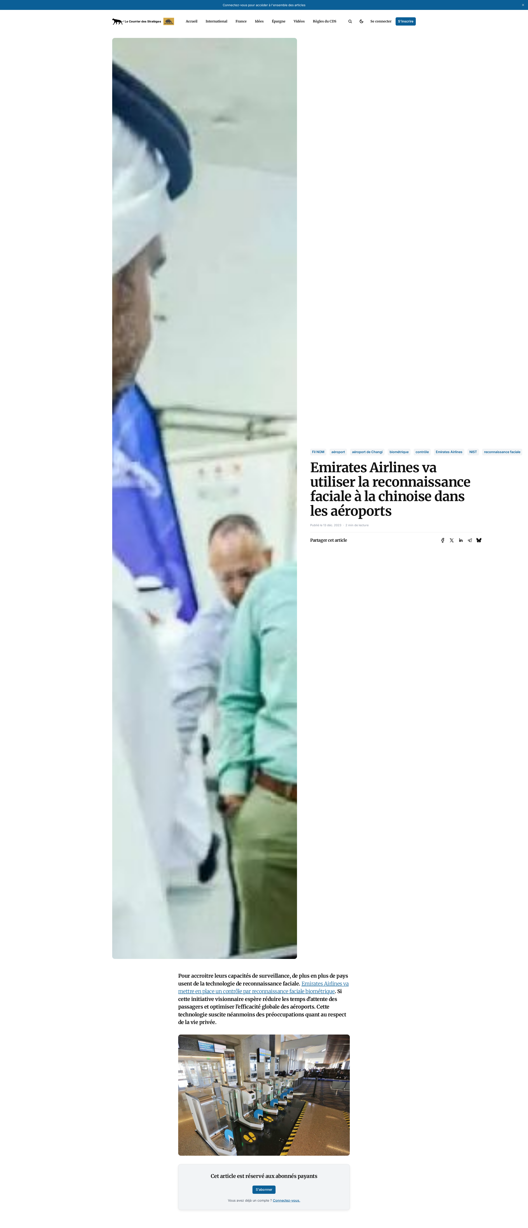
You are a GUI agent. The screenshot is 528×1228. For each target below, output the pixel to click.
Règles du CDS (324, 21)
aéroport (338, 452)
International (216, 21)
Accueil (191, 21)
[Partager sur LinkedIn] (461, 540)
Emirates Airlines (449, 452)
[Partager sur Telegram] (470, 540)
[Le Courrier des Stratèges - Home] (144, 21)
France (241, 21)
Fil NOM (318, 452)
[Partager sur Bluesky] (478, 540)
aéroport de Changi (367, 452)
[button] (350, 21)
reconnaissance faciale (502, 452)
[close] (523, 5)
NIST (473, 452)
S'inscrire (405, 21)
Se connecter (380, 21)
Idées (259, 21)
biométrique (399, 452)
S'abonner (264, 1189)
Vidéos (299, 21)
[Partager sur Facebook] (443, 540)
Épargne (278, 21)
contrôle (422, 452)
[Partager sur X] (452, 540)
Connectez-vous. (286, 1200)
